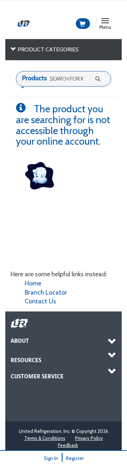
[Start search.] (97, 78)
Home (33, 283)
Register (75, 458)
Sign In (51, 458)
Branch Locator (46, 292)
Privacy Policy (89, 438)
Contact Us (40, 301)
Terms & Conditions (44, 438)
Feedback (68, 445)
